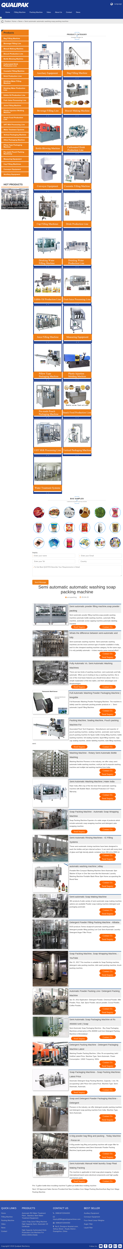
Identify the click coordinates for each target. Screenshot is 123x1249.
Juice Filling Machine (12, 105)
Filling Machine (19, 12)
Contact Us (107, 627)
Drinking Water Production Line (14, 89)
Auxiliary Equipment (12, 174)
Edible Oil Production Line (14, 95)
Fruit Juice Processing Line (15, 100)
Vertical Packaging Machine (15, 135)
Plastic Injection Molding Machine (14, 111)
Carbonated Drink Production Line (11, 65)
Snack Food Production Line (13, 118)
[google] (115, 1246)
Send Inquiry (79, 627)
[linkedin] (120, 1246)
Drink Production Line (13, 76)
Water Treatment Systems (14, 130)
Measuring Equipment (13, 159)
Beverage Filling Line (12, 43)
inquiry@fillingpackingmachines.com (66, 1219)
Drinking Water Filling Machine (12, 82)
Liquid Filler (88, 1228)
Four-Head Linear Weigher (94, 1220)
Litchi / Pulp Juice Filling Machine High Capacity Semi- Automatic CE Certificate (35, 1224)
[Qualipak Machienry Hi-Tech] (17, 4)
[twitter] (110, 1246)
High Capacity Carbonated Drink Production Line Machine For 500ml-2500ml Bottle (34, 1232)
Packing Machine (36, 12)
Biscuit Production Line (13, 54)
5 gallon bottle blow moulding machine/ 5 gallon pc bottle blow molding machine (66, 1186)
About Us (58, 12)
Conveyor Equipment (12, 169)
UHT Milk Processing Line (14, 125)
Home (7, 12)
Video (49, 12)
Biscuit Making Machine (13, 49)
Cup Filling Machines (12, 164)
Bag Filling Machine (12, 38)
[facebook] (105, 1246)
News (78, 12)
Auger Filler (88, 1224)
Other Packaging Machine (14, 140)
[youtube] (101, 1246)
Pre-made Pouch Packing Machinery (14, 153)
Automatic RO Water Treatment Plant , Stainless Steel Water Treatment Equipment (34, 1215)
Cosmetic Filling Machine (14, 71)
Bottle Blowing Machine (13, 59)
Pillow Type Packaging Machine (13, 146)
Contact (69, 12)
